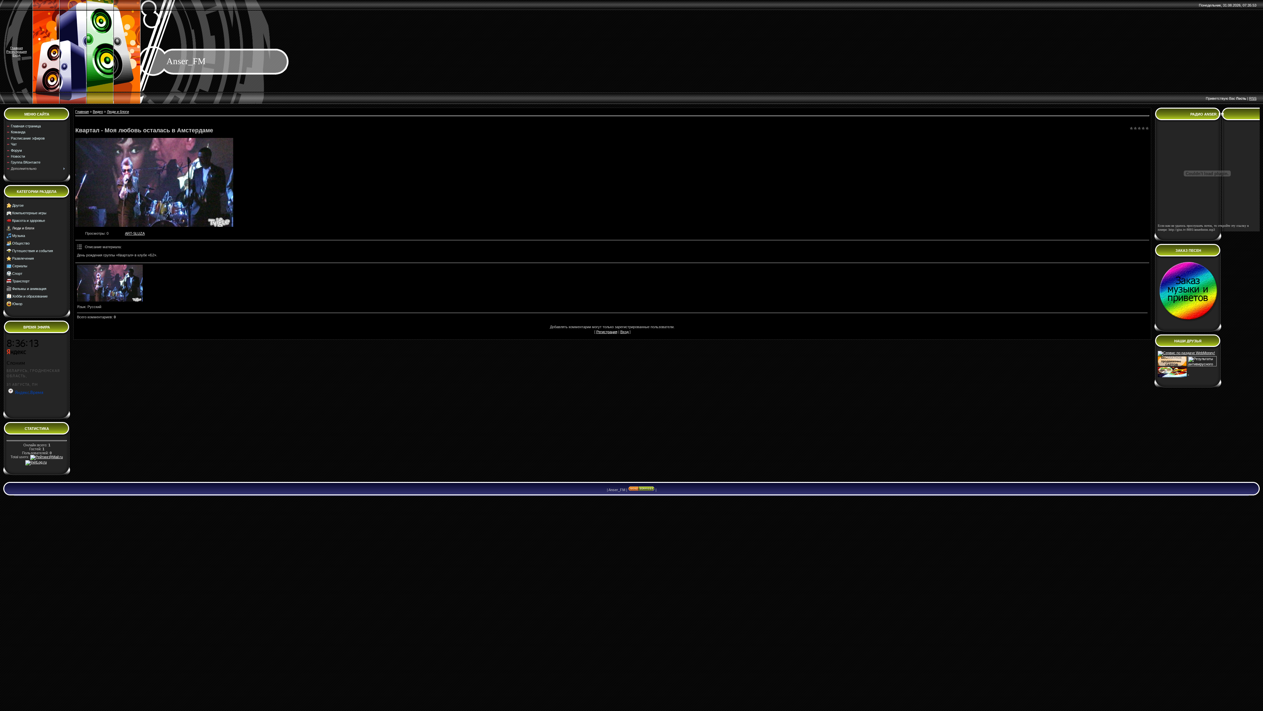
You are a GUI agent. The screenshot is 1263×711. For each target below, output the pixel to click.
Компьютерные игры (29, 213)
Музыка (18, 236)
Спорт (17, 274)
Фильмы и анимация (29, 289)
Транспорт (21, 281)
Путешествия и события (32, 251)
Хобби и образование (30, 296)
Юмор (17, 304)
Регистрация (16, 51)
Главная (16, 48)
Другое (18, 205)
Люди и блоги (23, 228)
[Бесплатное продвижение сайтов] (1172, 365)
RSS (1252, 98)
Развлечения (23, 258)
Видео (98, 112)
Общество (21, 243)
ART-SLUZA (135, 233)
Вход (16, 55)
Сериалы (19, 266)
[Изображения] (110, 283)
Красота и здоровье (28, 221)
